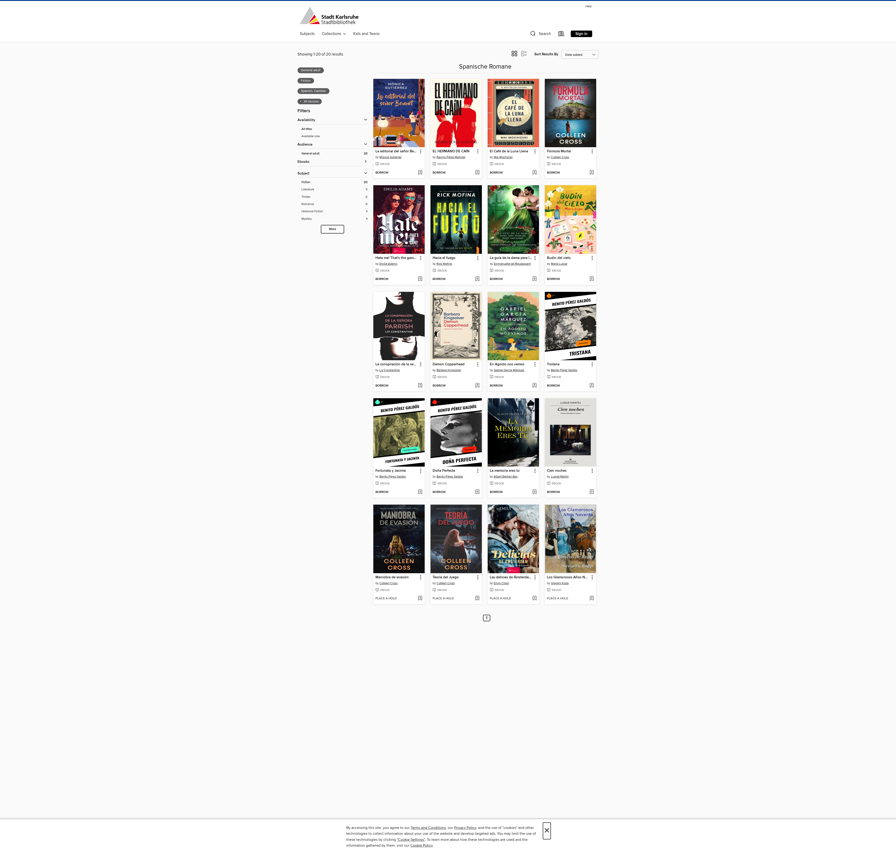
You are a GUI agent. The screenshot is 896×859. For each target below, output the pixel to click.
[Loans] (561, 34)
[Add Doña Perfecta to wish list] (477, 492)
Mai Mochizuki (503, 157)
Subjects (307, 33)
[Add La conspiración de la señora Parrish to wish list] (420, 386)
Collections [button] (332, 33)
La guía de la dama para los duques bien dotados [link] (511, 258)
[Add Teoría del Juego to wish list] (477, 599)
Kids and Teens (366, 33)
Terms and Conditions (428, 827)
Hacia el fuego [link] (444, 258)
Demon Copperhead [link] (449, 364)
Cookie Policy (421, 845)
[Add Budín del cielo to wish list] (592, 279)
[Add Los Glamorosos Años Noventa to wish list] (592, 599)
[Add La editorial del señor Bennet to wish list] (420, 173)
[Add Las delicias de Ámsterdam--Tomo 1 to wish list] (534, 599)
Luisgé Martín (560, 476)
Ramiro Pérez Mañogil (451, 157)
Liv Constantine (389, 370)
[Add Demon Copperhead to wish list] (477, 386)
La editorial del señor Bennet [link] (396, 151)
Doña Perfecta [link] (444, 471)
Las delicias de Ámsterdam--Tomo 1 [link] (511, 577)
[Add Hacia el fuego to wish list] (477, 279)
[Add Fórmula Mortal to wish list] (592, 173)
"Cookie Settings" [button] (411, 839)
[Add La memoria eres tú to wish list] (534, 492)
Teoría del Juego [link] (446, 577)
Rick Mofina (444, 264)
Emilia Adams (388, 264)
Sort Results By (546, 54)
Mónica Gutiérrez (390, 157)
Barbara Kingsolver (449, 370)
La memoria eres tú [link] (505, 471)
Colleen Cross (560, 157)
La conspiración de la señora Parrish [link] (396, 364)
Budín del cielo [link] (559, 258)
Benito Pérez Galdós (564, 370)
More (332, 229)
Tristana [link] (553, 364)
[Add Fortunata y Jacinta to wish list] (420, 492)
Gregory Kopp (560, 583)
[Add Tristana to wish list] (592, 386)
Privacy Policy (465, 827)
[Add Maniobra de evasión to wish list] (420, 599)
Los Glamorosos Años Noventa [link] (568, 577)
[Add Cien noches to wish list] (592, 492)
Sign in (581, 33)
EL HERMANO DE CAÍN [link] (451, 151)
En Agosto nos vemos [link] (507, 364)
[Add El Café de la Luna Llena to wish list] (534, 173)
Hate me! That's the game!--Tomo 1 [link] (396, 258)
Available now (310, 136)
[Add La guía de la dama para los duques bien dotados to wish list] (534, 279)
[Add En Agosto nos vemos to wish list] (534, 386)
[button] (540, 34)
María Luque (559, 264)
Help (588, 6)
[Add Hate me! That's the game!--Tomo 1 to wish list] (420, 279)
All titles (306, 129)
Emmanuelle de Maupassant (512, 264)
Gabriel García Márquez (509, 370)
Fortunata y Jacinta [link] (390, 471)
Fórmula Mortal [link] (559, 151)
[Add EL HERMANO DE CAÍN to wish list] (477, 173)
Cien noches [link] (557, 471)
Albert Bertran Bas (506, 476)
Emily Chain (501, 583)
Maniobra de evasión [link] (392, 577)
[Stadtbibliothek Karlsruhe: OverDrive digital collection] (329, 16)
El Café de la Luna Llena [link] (509, 151)
